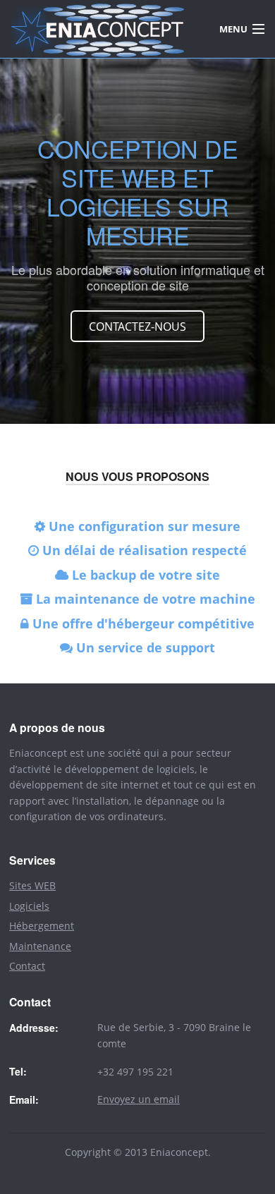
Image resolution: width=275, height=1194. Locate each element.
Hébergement (41, 925)
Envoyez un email (138, 1099)
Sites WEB (32, 885)
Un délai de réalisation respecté (143, 550)
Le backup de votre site (144, 574)
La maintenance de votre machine (143, 598)
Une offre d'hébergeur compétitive (142, 623)
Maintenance (40, 946)
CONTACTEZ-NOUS (137, 326)
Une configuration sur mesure (144, 526)
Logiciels (29, 906)
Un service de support (144, 647)
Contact (27, 966)
